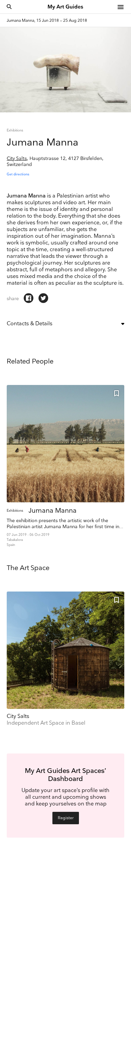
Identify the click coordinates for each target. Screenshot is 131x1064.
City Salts (17, 158)
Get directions (18, 174)
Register (66, 818)
